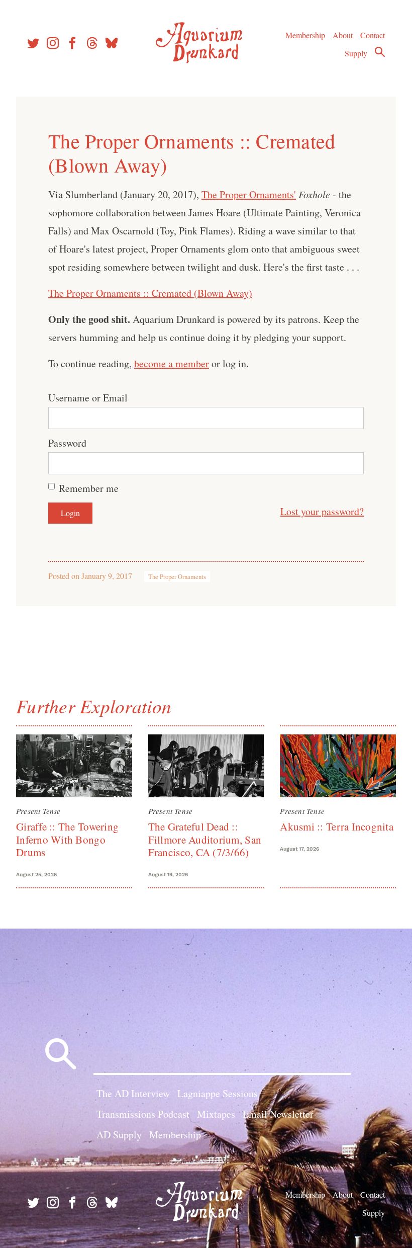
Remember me (89, 488)
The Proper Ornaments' (248, 194)
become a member (171, 363)
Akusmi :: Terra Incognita (336, 826)
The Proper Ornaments (177, 576)
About (343, 35)
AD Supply (119, 1134)
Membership (305, 35)
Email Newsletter (278, 1114)
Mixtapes (216, 1114)
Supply (356, 53)
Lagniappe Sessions (217, 1093)
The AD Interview (133, 1093)
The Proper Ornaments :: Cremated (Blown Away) (150, 293)
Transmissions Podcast (142, 1114)
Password (67, 443)
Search (380, 52)
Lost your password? (322, 511)
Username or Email (88, 397)
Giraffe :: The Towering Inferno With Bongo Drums (67, 839)
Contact (372, 35)
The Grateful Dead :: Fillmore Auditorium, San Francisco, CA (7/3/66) (204, 839)
